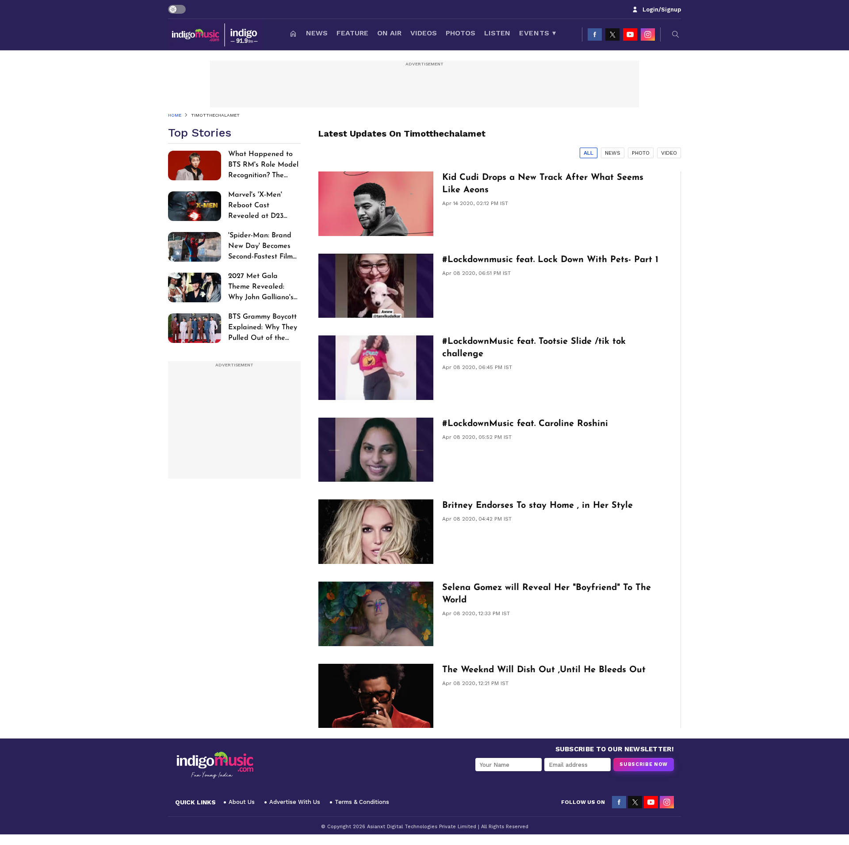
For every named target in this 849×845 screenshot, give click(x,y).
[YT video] (630, 34)
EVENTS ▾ (537, 33)
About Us (242, 802)
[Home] (293, 34)
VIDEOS (423, 33)
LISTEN (497, 33)
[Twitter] (612, 34)
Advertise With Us (294, 802)
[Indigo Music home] (215, 34)
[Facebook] (595, 34)
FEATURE (352, 33)
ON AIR (389, 33)
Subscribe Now (644, 764)
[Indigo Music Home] (215, 765)
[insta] (648, 34)
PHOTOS (460, 33)
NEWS (317, 33)
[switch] (177, 9)
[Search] (675, 34)
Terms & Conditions (362, 802)
